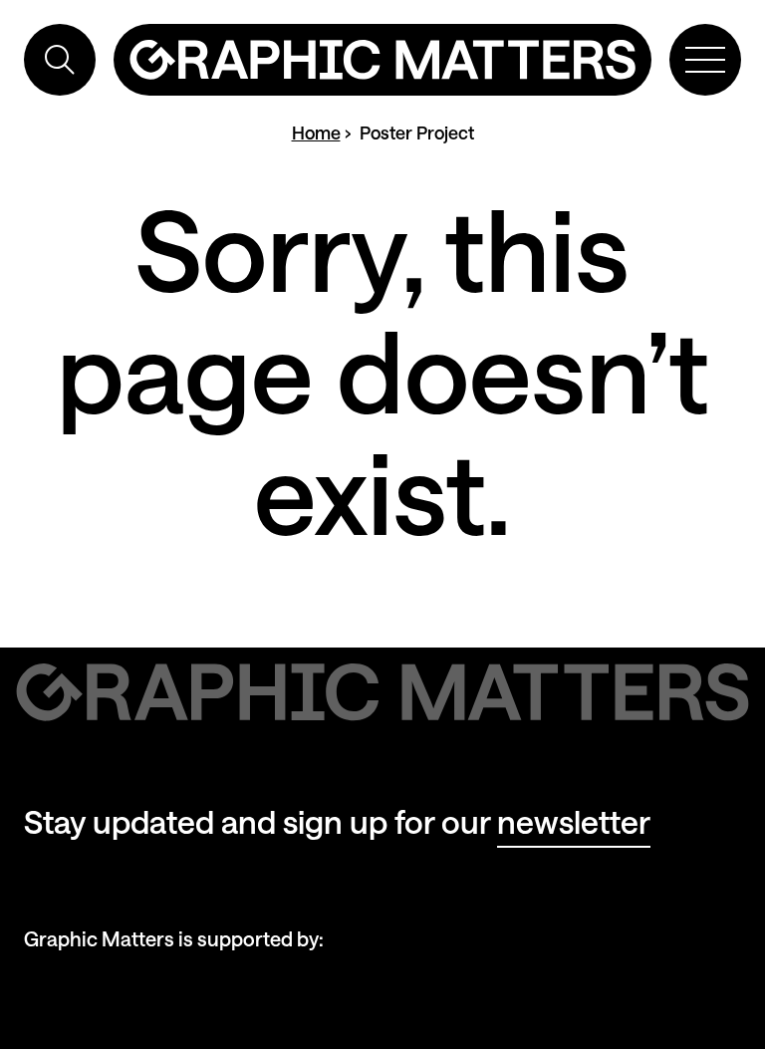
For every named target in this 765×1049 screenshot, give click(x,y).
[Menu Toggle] (705, 60)
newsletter (573, 821)
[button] (60, 60)
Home (316, 132)
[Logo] (382, 60)
